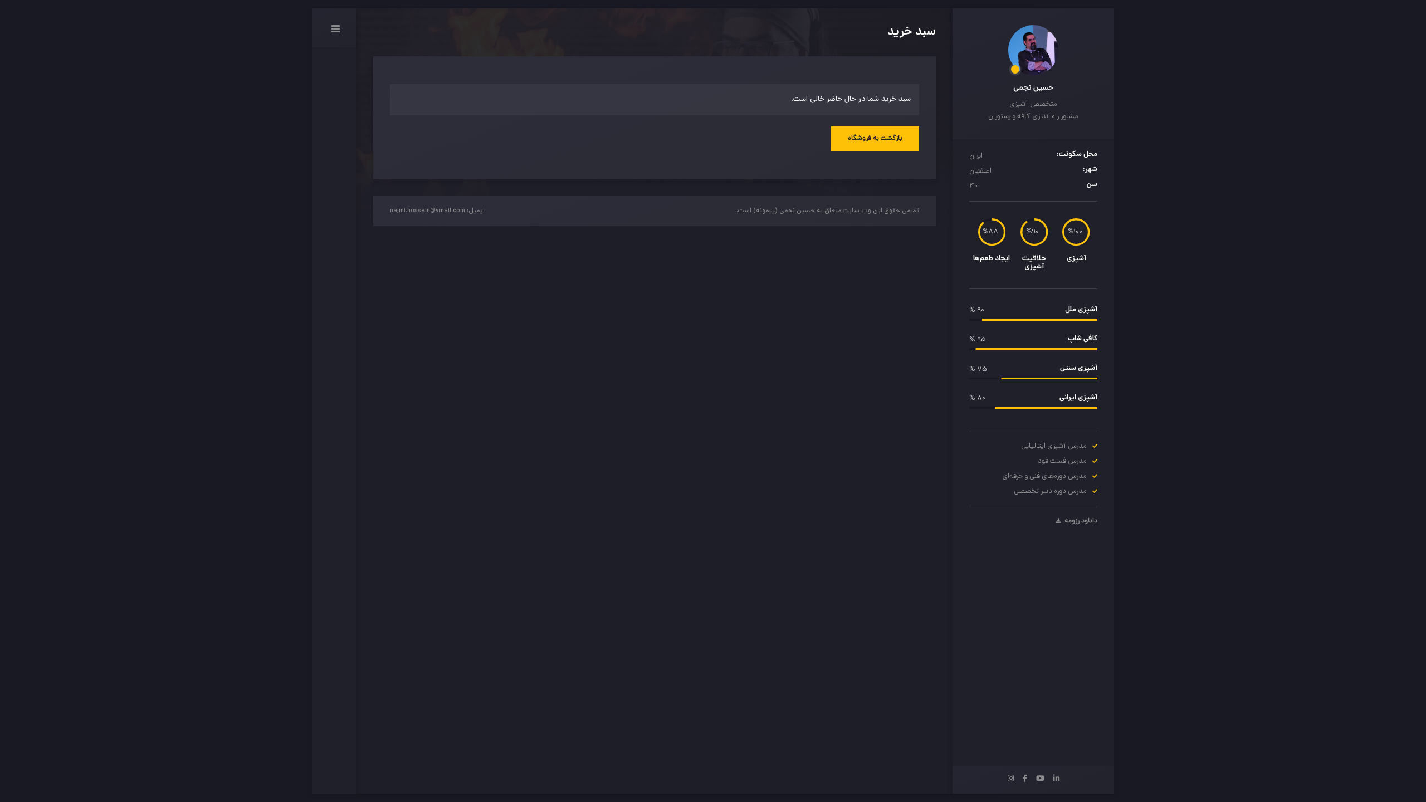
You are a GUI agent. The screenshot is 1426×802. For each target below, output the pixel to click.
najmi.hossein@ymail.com (427, 211)
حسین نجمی (1033, 88)
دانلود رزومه (1080, 521)
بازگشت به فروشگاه (875, 139)
